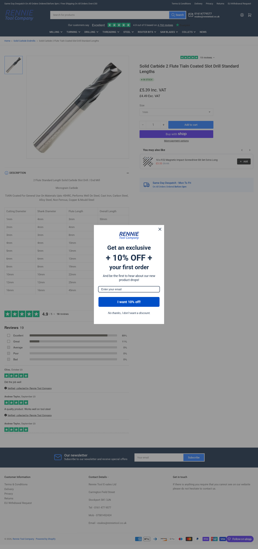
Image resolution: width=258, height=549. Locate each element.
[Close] (160, 229)
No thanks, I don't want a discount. (129, 313)
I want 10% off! (129, 302)
